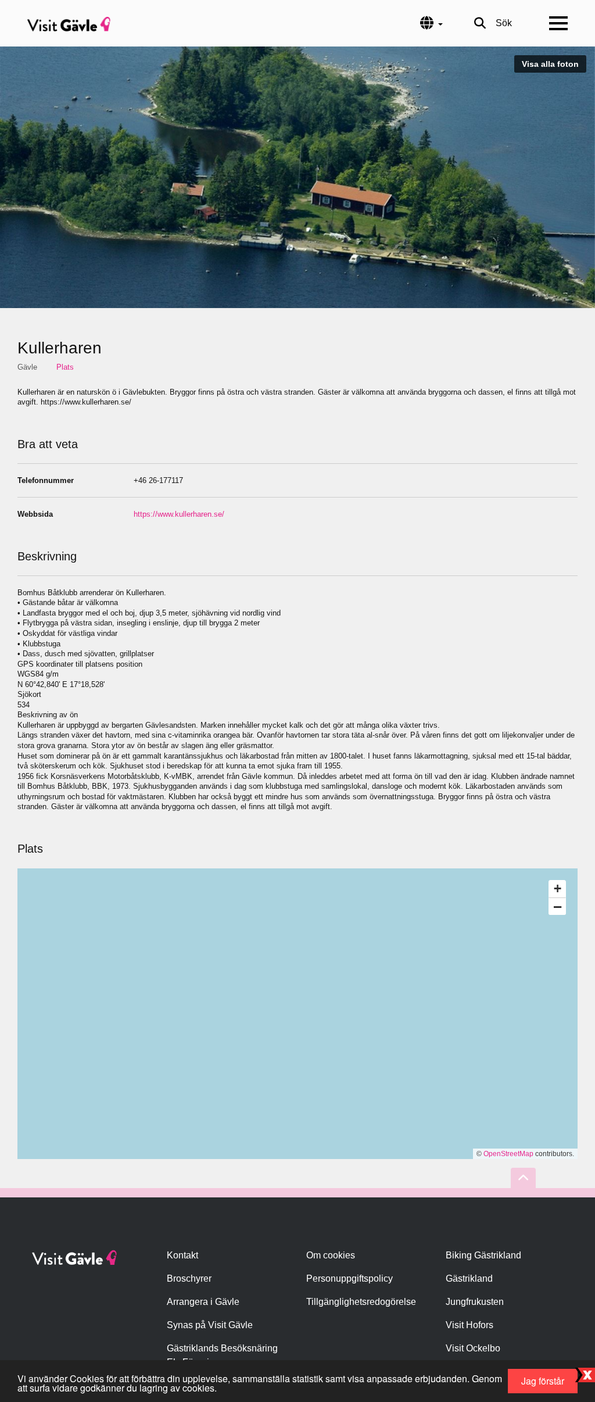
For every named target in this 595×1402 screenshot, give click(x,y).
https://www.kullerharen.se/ (179, 514)
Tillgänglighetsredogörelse (361, 1302)
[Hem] (68, 23)
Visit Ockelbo (473, 1348)
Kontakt (182, 1255)
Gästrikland (469, 1278)
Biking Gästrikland (483, 1255)
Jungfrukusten (475, 1302)
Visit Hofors (469, 1325)
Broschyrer (189, 1278)
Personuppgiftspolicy (349, 1278)
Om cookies (330, 1255)
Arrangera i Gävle (203, 1302)
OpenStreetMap (508, 1154)
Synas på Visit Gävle (210, 1325)
